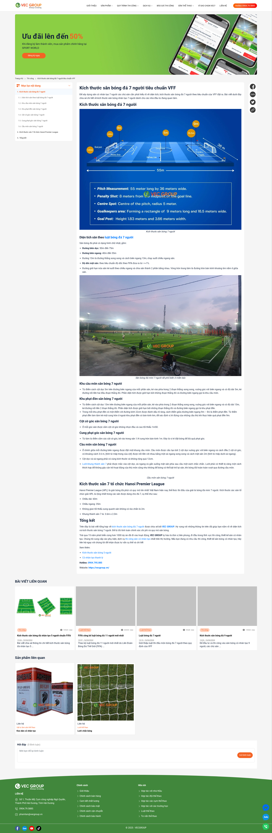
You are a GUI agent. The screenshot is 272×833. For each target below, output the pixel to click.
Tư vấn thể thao (149, 816)
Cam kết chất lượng (89, 801)
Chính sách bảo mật (90, 806)
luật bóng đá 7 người (119, 237)
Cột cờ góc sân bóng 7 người (33, 115)
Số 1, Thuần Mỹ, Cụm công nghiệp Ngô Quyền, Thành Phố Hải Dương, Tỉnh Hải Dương (40, 801)
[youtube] (31, 828)
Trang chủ (19, 78)
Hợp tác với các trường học (154, 806)
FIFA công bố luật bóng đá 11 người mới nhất (101, 635)
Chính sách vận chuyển (91, 811)
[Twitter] (253, 102)
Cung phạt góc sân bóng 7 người (34, 121)
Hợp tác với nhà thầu (151, 791)
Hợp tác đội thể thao (151, 796)
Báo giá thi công (165, 6)
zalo (253, 94)
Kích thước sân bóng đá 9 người (216, 635)
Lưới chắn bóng (84, 731)
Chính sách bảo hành (90, 816)
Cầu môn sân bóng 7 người (32, 126)
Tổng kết (22, 138)
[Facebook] (253, 86)
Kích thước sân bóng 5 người (96, 552)
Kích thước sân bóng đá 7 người (32, 92)
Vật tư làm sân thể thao (26, 727)
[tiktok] (38, 828)
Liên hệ (223, 6)
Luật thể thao (84, 630)
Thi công (30, 78)
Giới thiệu (91, 6)
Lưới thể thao (82, 727)
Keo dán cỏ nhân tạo (26, 731)
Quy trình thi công (127, 6)
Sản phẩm (106, 6)
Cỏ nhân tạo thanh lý (92, 557)
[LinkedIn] (253, 110)
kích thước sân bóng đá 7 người (128, 526)
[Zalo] (266, 817)
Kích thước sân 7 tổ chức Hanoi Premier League (38, 132)
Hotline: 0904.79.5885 (245, 6)
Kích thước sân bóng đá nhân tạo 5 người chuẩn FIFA (44, 635)
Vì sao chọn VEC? (206, 6)
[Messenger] (266, 807)
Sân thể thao (185, 6)
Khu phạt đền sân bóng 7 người (34, 109)
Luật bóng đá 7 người (150, 635)
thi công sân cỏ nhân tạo (137, 539)
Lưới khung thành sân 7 (94, 464)
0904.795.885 (95, 562)
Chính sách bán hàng (90, 796)
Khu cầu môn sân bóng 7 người (34, 103)
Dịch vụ (146, 6)
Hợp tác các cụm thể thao (154, 801)
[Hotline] (266, 826)
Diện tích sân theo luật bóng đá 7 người (37, 97)
